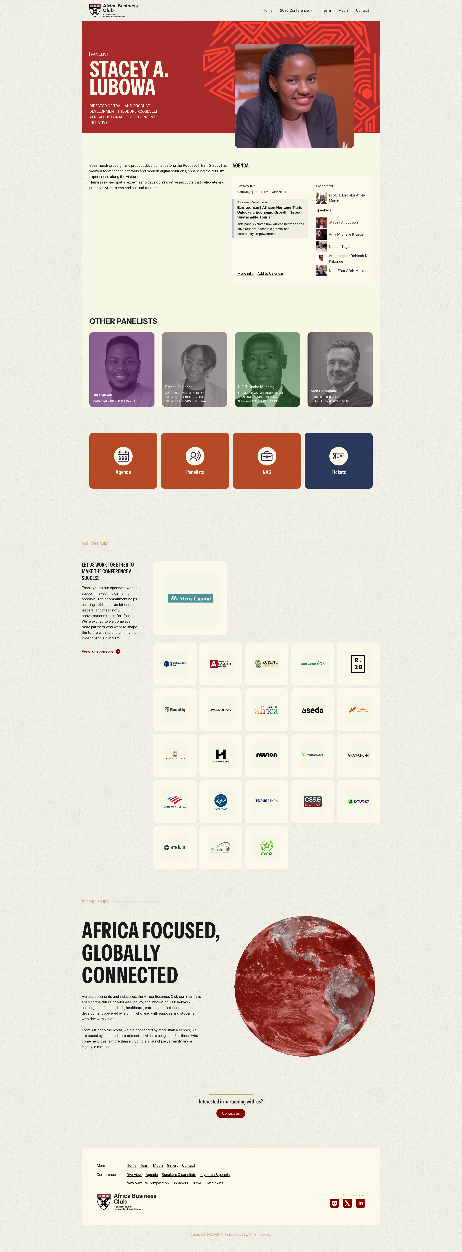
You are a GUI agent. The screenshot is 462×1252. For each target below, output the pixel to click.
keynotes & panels (215, 1174)
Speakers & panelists (179, 1174)
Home (268, 10)
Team (326, 10)
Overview (134, 1174)
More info (245, 273)
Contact (362, 10)
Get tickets (215, 1183)
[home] (113, 10)
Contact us (231, 1113)
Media (343, 10)
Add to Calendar (270, 273)
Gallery (172, 1165)
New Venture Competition (148, 1183)
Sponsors (180, 1183)
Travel (197, 1183)
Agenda (151, 1174)
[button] (297, 10)
